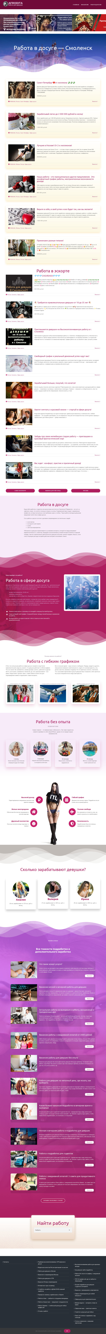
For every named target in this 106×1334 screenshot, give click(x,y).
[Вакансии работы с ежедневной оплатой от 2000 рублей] (24, 1040)
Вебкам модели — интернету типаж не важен (86, 1303)
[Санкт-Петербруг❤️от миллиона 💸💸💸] (21, 90)
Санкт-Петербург (24, 101)
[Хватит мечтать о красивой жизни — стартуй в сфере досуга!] (19, 417)
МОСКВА (85, 490)
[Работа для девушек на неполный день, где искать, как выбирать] (24, 1086)
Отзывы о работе (43, 1311)
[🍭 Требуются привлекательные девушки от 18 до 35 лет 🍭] (19, 309)
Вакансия (94, 101)
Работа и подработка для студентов (56, 1153)
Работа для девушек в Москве (47, 1271)
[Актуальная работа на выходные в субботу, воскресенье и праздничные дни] (24, 1015)
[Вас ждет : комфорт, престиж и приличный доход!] (19, 470)
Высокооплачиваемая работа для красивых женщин (87, 1265)
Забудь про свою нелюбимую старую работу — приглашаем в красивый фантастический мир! (63, 437)
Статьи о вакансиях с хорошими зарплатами (84, 1322)
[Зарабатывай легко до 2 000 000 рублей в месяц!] (21, 121)
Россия (17, 101)
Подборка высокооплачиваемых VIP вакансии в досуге (51, 1263)
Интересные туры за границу (46, 1285)
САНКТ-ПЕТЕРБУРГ (20, 490)
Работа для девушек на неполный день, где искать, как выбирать (65, 1081)
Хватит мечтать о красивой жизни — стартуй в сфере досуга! (62, 409)
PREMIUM (12, 101)
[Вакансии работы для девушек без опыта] (24, 1063)
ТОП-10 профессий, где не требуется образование (85, 1280)
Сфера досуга (33, 101)
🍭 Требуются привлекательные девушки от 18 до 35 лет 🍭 (62, 302)
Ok (67, 1331)
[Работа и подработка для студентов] (24, 1159)
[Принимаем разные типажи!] (21, 247)
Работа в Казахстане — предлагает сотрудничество (53, 1302)
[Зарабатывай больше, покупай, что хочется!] (19, 390)
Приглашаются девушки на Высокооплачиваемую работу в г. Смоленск (63, 330)
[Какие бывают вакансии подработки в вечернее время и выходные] (24, 1111)
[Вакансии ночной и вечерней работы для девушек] (24, 992)
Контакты (6, 1262)
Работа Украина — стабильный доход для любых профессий (52, 1306)
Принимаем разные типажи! (50, 240)
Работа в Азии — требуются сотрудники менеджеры (53, 1298)
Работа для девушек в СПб (46, 1278)
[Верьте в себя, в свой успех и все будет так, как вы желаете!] (21, 216)
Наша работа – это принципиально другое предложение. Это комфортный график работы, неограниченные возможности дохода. (65, 179)
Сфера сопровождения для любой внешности (85, 1294)
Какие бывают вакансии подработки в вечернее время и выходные (65, 1106)
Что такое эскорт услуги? (50, 964)
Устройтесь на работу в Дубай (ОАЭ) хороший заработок (51, 1290)
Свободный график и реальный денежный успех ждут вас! (61, 356)
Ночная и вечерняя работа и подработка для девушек (64, 1130)
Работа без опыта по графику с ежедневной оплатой (87, 1274)
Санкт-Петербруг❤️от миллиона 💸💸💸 (56, 82)
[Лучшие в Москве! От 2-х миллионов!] (21, 152)
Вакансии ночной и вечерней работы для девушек (62, 987)
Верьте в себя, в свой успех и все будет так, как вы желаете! (65, 209)
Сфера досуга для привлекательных (85, 1299)
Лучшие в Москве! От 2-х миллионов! (54, 145)
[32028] (62, 26)
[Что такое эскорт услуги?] (24, 969)
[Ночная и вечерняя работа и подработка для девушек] (24, 1136)
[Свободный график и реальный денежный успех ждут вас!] (19, 363)
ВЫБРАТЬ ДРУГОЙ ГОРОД (53, 490)
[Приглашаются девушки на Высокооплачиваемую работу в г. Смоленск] (19, 336)
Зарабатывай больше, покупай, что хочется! (55, 383)
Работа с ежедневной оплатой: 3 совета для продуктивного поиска (67, 1177)
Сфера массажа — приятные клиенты (86, 1308)
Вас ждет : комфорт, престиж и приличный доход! (57, 463)
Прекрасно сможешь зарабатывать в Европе (51, 1294)
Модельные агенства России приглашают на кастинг (53, 1267)
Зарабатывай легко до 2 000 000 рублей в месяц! (60, 114)
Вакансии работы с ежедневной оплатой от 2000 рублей (65, 1035)
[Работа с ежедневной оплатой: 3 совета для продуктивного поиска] (24, 1181)
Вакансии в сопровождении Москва (48, 1274)
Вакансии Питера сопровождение (47, 1282)
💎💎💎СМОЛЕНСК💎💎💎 (47, 276)
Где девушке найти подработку (84, 1270)
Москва (18, 164)
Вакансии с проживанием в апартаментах (87, 1290)
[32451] (26, 26)
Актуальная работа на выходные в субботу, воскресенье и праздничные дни (66, 1011)
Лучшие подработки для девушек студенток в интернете (84, 1285)
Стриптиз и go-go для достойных (84, 1312)
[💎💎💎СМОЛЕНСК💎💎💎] (19, 283)
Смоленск (14, 294)
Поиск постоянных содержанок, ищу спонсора (85, 1316)
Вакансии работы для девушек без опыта (58, 1057)
